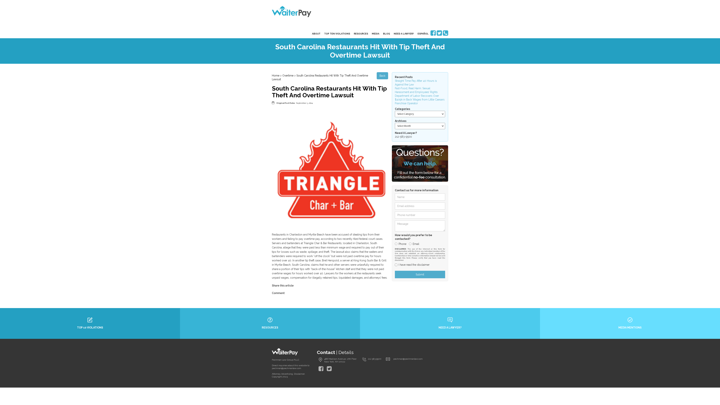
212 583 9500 (374, 359)
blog (386, 33)
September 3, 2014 (304, 103)
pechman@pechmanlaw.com (408, 359)
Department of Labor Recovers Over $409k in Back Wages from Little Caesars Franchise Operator (420, 99)
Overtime (287, 75)
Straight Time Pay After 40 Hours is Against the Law (416, 82)
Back (382, 75)
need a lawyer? (404, 33)
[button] (420, 114)
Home (275, 75)
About (316, 33)
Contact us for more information (416, 190)
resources (361, 33)
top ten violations (337, 33)
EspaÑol (423, 33)
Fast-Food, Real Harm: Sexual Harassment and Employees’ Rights (416, 90)
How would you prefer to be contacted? (413, 237)
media (375, 33)
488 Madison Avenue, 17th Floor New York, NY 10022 (340, 360)
